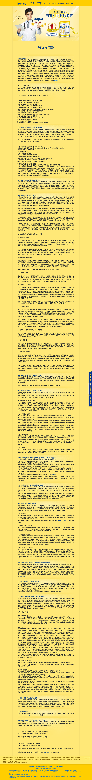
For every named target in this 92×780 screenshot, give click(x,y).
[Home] (21, 3)
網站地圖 (54, 768)
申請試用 (54, 3)
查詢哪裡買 (61, 3)
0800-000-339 (47, 715)
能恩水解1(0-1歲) (32, 3)
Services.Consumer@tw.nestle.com (28, 715)
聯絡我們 (56, 80)
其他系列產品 (69, 3)
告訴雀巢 (38, 768)
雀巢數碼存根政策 (61, 520)
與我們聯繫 (46, 752)
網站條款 (43, 768)
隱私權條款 (48, 768)
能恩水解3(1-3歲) (39, 3)
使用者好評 (47, 3)
